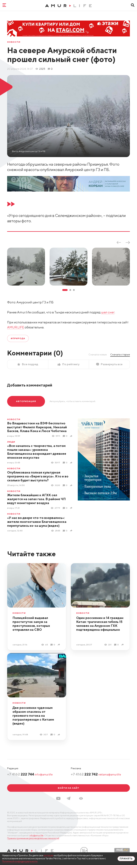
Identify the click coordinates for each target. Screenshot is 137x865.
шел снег (108, 312)
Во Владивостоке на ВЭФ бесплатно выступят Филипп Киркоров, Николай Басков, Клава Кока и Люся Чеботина (37, 427)
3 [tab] (74, 290)
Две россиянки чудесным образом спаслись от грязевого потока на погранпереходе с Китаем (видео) (33, 715)
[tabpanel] (26, 267)
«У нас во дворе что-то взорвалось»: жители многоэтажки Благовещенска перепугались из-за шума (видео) (36, 521)
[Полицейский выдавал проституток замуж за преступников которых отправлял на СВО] (59, 645)
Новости (13, 42)
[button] (81, 798)
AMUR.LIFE (15, 327)
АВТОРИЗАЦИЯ (26, 401)
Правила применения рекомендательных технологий (33, 838)
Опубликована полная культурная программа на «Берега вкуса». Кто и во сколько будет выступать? (37, 476)
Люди (11, 442)
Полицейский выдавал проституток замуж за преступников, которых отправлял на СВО (31, 623)
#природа (18, 338)
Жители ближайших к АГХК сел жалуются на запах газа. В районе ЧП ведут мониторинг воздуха (36, 499)
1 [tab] (65, 290)
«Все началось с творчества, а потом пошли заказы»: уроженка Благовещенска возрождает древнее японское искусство (36, 451)
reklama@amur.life (109, 774)
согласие (48, 855)
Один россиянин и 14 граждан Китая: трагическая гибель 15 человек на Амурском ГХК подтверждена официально (99, 623)
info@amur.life (44, 774)
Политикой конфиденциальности (19, 861)
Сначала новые (97, 354)
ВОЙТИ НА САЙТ (68, 788)
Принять (126, 858)
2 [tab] (70, 290)
